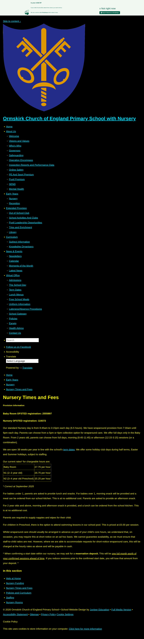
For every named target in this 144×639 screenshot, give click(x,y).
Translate (27, 367)
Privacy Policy (48, 614)
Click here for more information (85, 628)
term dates (69, 449)
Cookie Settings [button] (65, 614)
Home (9, 375)
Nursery (10, 384)
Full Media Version (121, 609)
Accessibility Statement (15, 614)
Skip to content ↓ (12, 21)
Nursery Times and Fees (19, 389)
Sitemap (34, 614)
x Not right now (107, 8)
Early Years (12, 379)
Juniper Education (99, 609)
